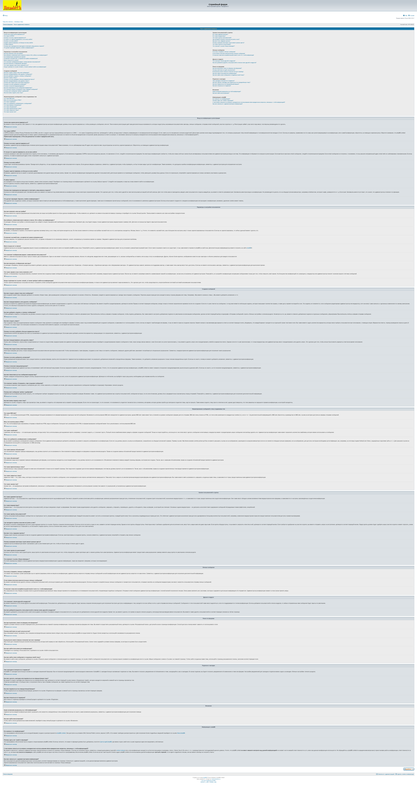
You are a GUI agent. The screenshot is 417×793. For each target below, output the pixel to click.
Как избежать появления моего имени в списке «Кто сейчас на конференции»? (26, 55)
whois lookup (121, 750)
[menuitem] (5, 15)
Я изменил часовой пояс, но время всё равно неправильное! (21, 58)
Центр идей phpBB (106, 742)
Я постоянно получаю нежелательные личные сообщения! (229, 53)
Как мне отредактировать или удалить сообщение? (18, 74)
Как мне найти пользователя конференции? (225, 73)
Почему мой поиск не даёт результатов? (224, 70)
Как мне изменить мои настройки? (13, 53)
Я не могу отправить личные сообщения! (224, 51)
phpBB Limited (61, 733)
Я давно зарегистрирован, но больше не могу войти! (18, 42)
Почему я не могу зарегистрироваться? (15, 37)
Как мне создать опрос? (10, 77)
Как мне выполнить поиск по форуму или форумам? (227, 68)
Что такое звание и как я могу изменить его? (16, 65)
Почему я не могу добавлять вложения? (15, 84)
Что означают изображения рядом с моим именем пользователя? (22, 61)
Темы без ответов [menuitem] (8, 21)
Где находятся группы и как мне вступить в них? (226, 39)
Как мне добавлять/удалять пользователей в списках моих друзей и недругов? (234, 62)
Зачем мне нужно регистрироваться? (14, 34)
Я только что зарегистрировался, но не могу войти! (18, 39)
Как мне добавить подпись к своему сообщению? (17, 76)
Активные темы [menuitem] (18, 21)
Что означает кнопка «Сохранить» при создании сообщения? (21, 89)
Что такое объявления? (10, 106)
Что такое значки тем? (10, 111)
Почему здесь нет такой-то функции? (223, 100)
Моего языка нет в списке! (11, 60)
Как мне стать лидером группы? (221, 41)
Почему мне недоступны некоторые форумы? (17, 82)
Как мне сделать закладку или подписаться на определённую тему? (231, 82)
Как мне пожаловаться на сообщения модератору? (18, 87)
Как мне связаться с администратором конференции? (228, 104)
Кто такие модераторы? (219, 36)
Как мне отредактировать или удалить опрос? (16, 81)
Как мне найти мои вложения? (221, 93)
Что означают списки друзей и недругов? (224, 61)
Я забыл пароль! (8, 44)
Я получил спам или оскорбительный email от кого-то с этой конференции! (233, 55)
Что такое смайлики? (10, 101)
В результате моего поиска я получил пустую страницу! (228, 71)
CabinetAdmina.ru (215, 779)
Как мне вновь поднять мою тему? (13, 92)
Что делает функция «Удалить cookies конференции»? (19, 47)
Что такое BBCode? (9, 98)
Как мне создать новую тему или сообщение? (16, 72)
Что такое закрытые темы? (11, 110)
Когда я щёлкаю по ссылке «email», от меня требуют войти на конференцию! (25, 66)
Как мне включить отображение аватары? (15, 63)
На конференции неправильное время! (14, 56)
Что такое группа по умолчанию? (222, 44)
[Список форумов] (12, 5)
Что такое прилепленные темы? (13, 108)
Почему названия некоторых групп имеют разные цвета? (228, 42)
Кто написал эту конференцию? (221, 99)
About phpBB (181, 733)
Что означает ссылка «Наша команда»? (224, 46)
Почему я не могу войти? (11, 41)
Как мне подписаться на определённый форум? (226, 84)
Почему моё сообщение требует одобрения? (16, 91)
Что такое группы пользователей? (222, 37)
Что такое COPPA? (9, 36)
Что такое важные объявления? (12, 105)
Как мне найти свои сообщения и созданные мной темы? (228, 75)
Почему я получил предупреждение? (14, 86)
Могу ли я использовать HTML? (12, 100)
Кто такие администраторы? (220, 34)
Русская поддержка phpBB (208, 780)
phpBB (249, 248)
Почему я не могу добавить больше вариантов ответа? (19, 79)
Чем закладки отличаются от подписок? (224, 80)
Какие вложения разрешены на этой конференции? (227, 91)
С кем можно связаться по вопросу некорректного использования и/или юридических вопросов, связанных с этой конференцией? (249, 102)
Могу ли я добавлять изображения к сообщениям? (18, 103)
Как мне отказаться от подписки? (222, 85)
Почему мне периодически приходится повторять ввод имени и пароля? (24, 46)
